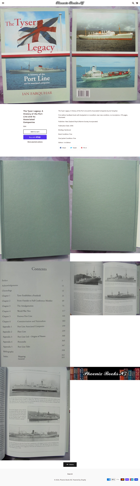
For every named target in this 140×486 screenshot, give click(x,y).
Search (70, 474)
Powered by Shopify (79, 480)
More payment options (35, 142)
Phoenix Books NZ (66, 480)
